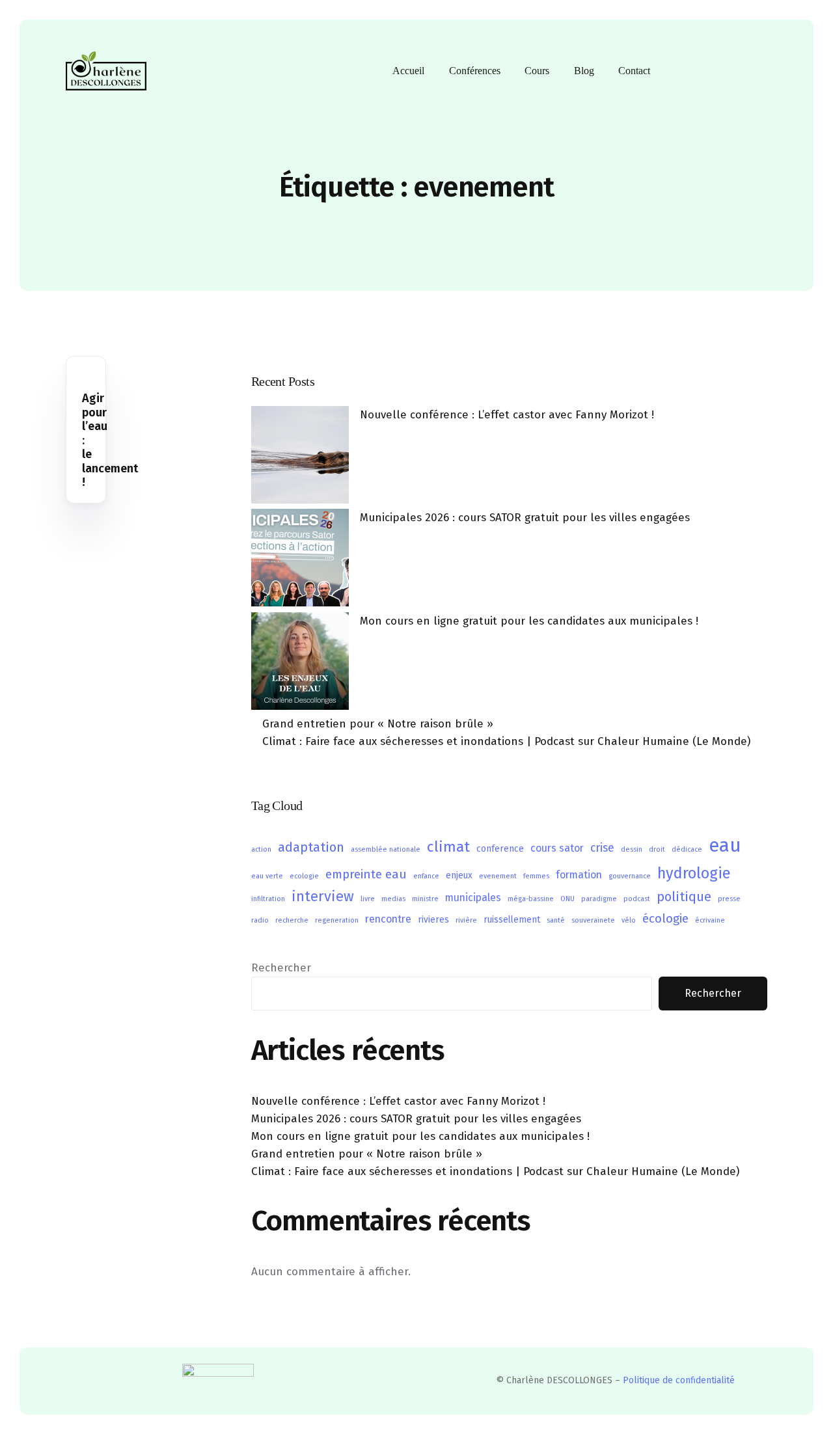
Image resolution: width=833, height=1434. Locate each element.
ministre (425, 899)
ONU (567, 899)
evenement (498, 876)
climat (448, 847)
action (261, 849)
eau (725, 845)
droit (657, 849)
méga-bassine (531, 899)
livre (368, 899)
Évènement (108, 384)
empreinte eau (366, 874)
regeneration (337, 920)
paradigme (599, 899)
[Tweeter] (690, 70)
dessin (631, 849)
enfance (426, 876)
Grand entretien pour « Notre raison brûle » (377, 724)
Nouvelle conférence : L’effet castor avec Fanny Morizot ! (507, 415)
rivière (466, 920)
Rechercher (281, 968)
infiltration (268, 899)
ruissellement (512, 919)
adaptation (311, 847)
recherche (291, 920)
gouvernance (629, 876)
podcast (636, 899)
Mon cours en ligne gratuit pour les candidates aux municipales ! (529, 621)
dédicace (687, 849)
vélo (628, 920)
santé (556, 920)
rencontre (388, 919)
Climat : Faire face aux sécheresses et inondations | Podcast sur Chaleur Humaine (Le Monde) (506, 741)
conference (500, 848)
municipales (473, 897)
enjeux (459, 875)
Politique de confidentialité (679, 1380)
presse (729, 899)
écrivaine (710, 920)
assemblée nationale (385, 849)
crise (602, 848)
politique (684, 896)
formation (579, 875)
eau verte (267, 876)
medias (393, 899)
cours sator (557, 848)
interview (323, 896)
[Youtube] (712, 70)
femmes (536, 876)
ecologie (304, 876)
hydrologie (694, 873)
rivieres (433, 919)
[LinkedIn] (756, 70)
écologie (665, 918)
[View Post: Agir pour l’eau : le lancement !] (85, 368)
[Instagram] (734, 70)
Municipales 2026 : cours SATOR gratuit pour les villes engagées (525, 517)
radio (260, 920)
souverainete (593, 920)
